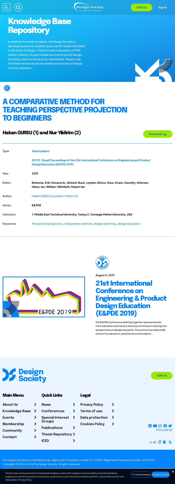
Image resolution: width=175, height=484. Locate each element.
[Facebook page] (165, 426)
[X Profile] (170, 426)
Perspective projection (47, 223)
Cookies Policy (92, 424)
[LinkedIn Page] (150, 426)
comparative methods (77, 223)
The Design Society (45, 464)
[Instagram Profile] (160, 426)
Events (8, 418)
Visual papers (40, 151)
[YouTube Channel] (155, 426)
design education (129, 223)
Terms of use (91, 411)
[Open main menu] (7, 7)
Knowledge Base (17, 411)
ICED (45, 441)
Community (12, 430)
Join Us (141, 7)
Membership (13, 424)
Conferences (53, 411)
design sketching (105, 223)
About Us (10, 405)
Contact (10, 437)
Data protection (94, 418)
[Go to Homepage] (87, 7)
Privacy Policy (91, 405)
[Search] (18, 7)
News (46, 405)
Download (156, 134)
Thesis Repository (57, 434)
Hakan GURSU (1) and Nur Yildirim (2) (55, 196)
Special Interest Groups (55, 419)
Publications (52, 428)
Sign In (162, 7)
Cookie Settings (142, 474)
